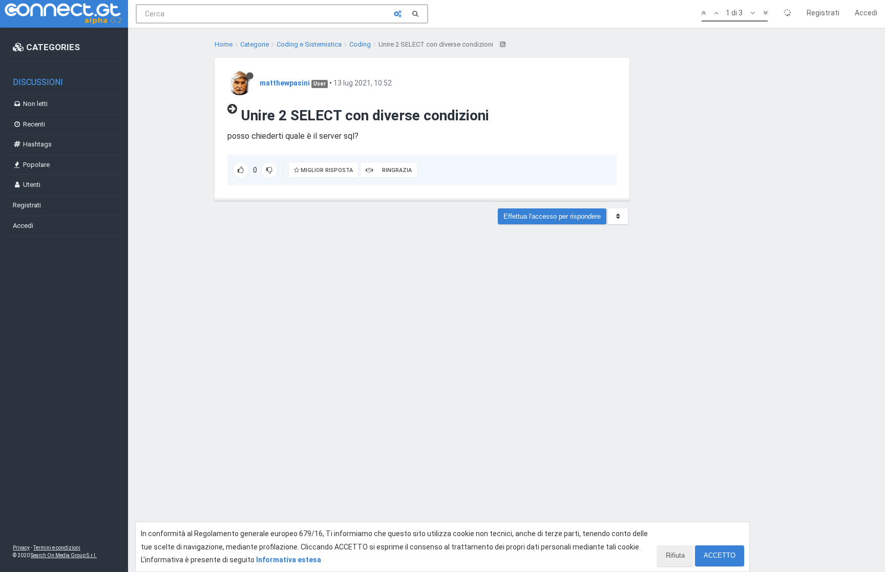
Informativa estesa (288, 560)
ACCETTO (719, 555)
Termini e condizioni (56, 547)
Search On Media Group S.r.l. (64, 555)
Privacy (21, 547)
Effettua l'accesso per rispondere (552, 216)
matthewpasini (285, 83)
